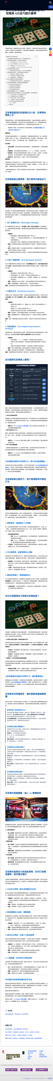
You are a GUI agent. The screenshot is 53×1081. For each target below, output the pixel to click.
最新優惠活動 (43, 1056)
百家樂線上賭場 (29, 1038)
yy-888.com (27, 1078)
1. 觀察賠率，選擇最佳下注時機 (16, 74)
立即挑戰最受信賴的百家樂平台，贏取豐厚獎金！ (20, 80)
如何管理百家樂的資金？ (15, 89)
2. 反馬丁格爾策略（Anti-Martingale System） (19, 63)
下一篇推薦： (13, 102)
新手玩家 (30, 1053)
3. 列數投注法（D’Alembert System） (18, 65)
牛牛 (29, 1054)
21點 (40, 1053)
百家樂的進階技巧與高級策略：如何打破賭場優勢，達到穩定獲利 (22, 92)
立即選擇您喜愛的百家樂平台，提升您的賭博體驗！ (21, 70)
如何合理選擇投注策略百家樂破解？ (15, 79)
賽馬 (29, 1058)
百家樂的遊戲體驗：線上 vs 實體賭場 (15, 91)
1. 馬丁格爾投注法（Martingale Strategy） (19, 62)
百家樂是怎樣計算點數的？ (15, 86)
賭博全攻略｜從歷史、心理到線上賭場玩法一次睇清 (18, 1035)
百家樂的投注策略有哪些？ (15, 87)
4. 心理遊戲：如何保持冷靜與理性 (17, 99)
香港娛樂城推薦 (32, 1051)
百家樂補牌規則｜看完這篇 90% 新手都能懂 (16, 1014)
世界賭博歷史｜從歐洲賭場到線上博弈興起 (16, 1029)
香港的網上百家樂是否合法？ (16, 84)
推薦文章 (11, 104)
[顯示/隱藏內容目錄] (35, 56)
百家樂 (10, 1038)
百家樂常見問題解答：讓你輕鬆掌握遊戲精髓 (17, 82)
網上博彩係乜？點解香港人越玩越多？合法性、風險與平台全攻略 (22, 1032)
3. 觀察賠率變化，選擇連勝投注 (16, 77)
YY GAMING (18, 426)
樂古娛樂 (26, 426)
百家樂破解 (22, 1038)
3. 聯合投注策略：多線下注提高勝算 (17, 97)
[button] (50, 2)
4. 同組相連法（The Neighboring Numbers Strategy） (21, 67)
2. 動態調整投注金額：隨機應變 (16, 96)
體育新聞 (41, 1054)
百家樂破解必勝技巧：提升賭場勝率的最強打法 (18, 72)
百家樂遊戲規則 (38, 1038)
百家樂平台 (15, 1038)
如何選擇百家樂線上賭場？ (13, 68)
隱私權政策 (49, 1078)
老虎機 (30, 1056)
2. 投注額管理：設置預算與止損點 (17, 75)
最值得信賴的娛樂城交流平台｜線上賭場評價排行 (13, 1056)
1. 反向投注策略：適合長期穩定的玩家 (18, 94)
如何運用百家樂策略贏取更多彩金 (17, 101)
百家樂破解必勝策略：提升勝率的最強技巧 (17, 60)
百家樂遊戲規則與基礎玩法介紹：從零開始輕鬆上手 (19, 58)
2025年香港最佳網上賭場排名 (18, 682)
